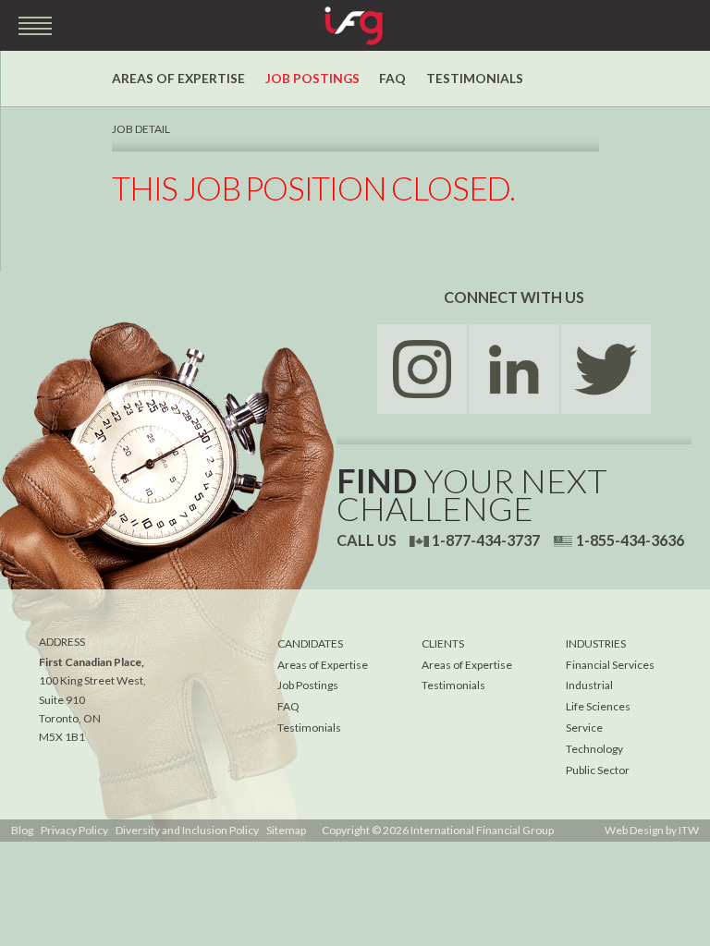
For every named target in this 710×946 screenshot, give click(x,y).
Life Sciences (598, 706)
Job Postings (312, 78)
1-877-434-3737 (486, 540)
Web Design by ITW (652, 830)
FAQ (392, 78)
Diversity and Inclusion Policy (187, 830)
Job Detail (141, 129)
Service (584, 727)
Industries (596, 643)
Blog (22, 830)
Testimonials (474, 78)
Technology (594, 749)
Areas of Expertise (178, 78)
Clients (443, 643)
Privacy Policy (74, 830)
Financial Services (610, 665)
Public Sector (598, 770)
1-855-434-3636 (630, 540)
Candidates (310, 643)
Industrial (589, 685)
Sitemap (286, 830)
